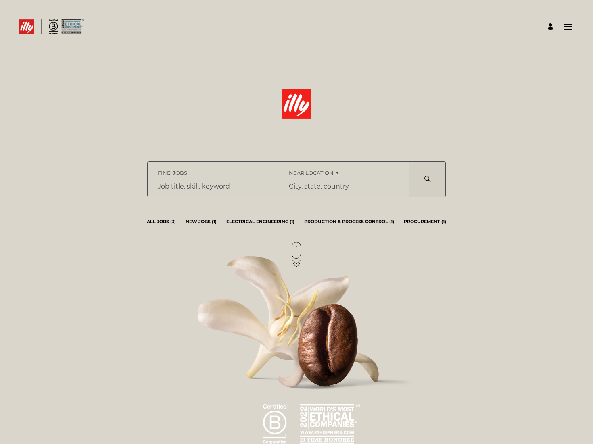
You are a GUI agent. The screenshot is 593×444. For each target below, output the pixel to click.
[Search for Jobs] (427, 179)
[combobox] (213, 186)
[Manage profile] (551, 27)
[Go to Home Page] (51, 26)
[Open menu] (568, 27)
